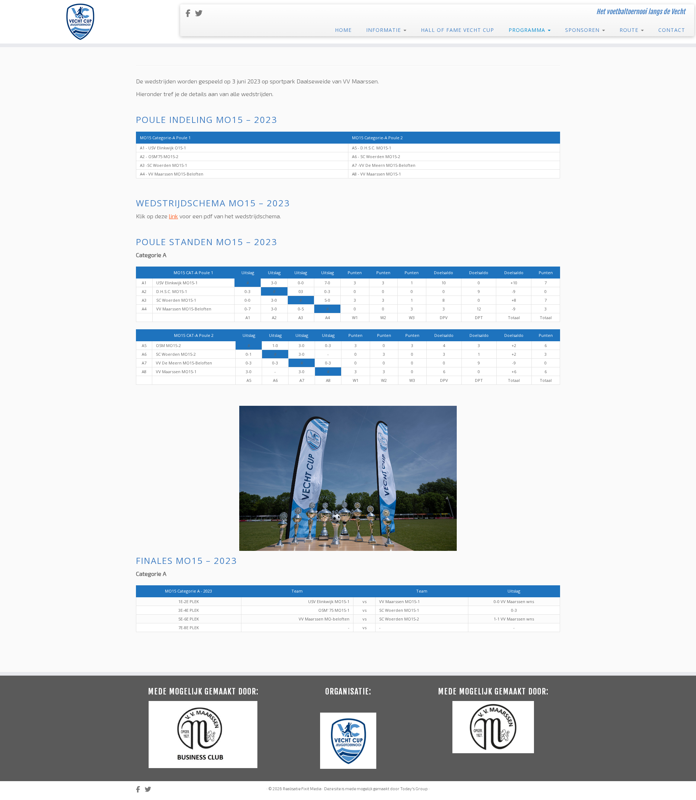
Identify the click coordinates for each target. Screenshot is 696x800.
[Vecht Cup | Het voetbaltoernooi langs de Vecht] (80, 22)
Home (343, 29)
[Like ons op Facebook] (190, 12)
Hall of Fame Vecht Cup (457, 29)
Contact (671, 29)
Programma (528, 29)
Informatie (384, 29)
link (173, 216)
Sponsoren (583, 29)
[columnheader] (144, 273)
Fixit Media (311, 788)
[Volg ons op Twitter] (201, 12)
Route (630, 29)
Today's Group (414, 788)
